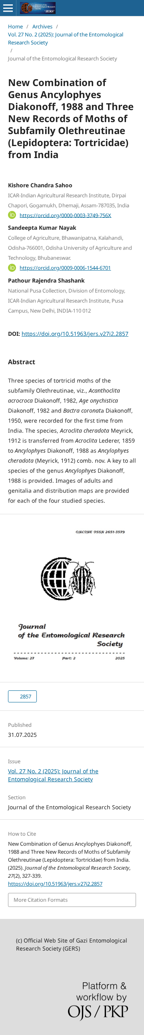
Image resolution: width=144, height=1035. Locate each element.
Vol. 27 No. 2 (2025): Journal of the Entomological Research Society (65, 38)
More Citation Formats (41, 899)
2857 (25, 696)
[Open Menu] (8, 8)
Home (15, 26)
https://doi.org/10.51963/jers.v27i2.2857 (75, 333)
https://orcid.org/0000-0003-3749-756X (65, 215)
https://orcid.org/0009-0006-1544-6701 (65, 267)
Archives (42, 26)
